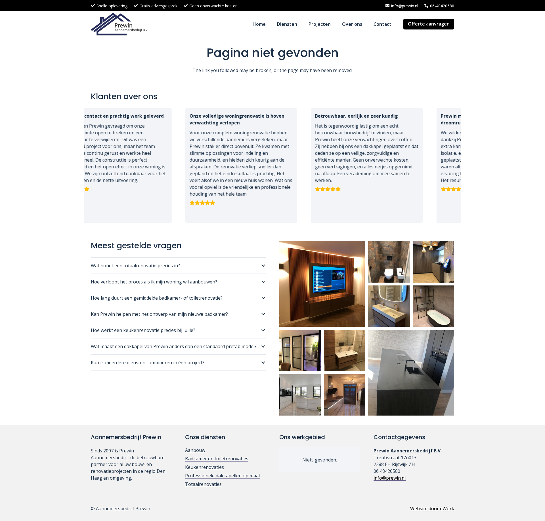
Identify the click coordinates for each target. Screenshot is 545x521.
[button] (301, 24)
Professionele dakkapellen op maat (222, 476)
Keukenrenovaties (204, 467)
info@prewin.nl (390, 478)
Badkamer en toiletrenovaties (216, 459)
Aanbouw (195, 450)
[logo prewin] (119, 24)
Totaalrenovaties (203, 484)
